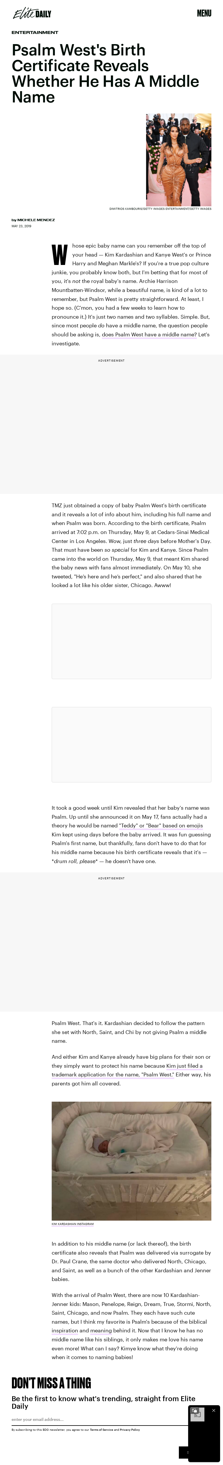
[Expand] (194, 1410)
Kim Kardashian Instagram (73, 1224)
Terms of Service (101, 1429)
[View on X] (131, 641)
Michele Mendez (36, 220)
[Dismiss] (213, 1410)
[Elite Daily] (32, 13)
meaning (101, 1330)
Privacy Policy (130, 1429)
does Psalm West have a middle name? (149, 334)
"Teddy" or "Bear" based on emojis (161, 825)
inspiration (65, 1330)
